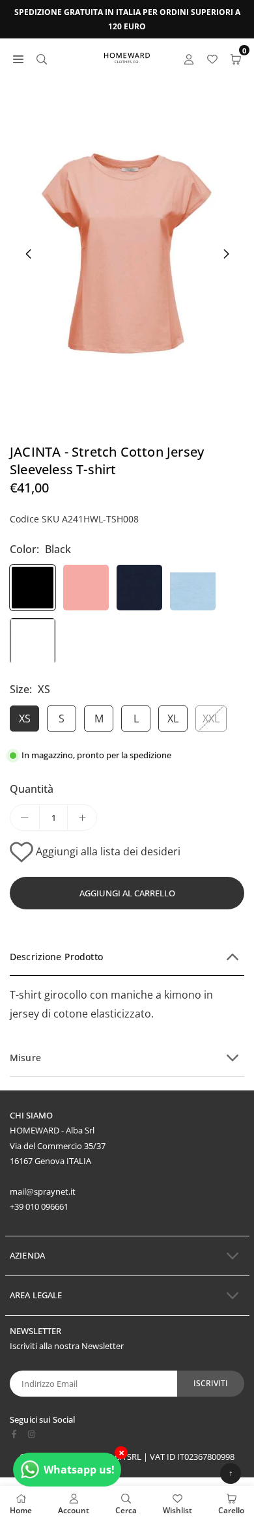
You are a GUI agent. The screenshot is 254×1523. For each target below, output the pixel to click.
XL (172, 718)
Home (21, 1510)
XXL (211, 718)
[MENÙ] (18, 58)
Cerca (126, 1510)
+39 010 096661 (39, 1206)
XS (25, 718)
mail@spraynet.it (43, 1191)
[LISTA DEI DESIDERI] (212, 58)
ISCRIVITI (210, 1383)
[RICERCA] (41, 58)
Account (73, 1510)
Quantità (31, 789)
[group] (127, 253)
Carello (231, 1510)
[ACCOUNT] (189, 58)
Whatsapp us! (79, 1469)
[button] (226, 254)
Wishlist (177, 1510)
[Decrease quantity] (24, 817)
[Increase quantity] (82, 817)
